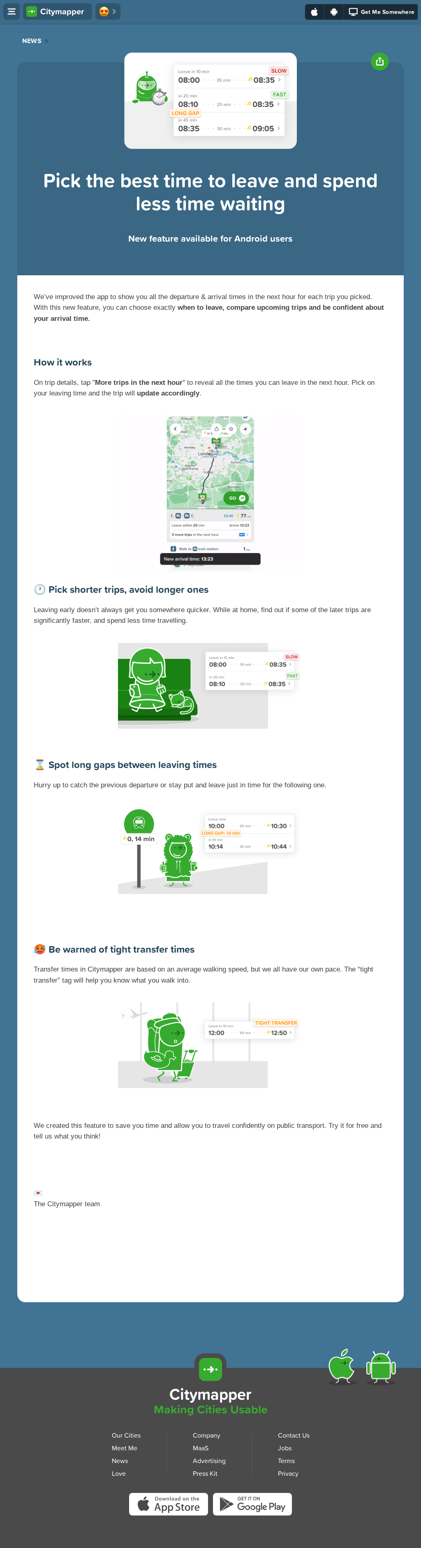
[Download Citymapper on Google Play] (252, 1505)
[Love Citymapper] (107, 11)
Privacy (288, 1472)
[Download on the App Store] (314, 12)
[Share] (380, 62)
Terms (286, 1460)
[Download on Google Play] (334, 12)
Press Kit (205, 1472)
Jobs (284, 1447)
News (32, 41)
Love (119, 1472)
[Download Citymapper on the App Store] (171, 1506)
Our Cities (126, 1435)
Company (206, 1435)
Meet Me (124, 1447)
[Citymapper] (210, 1370)
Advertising (209, 1460)
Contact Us (294, 1435)
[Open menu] (11, 11)
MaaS (200, 1447)
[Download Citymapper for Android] (382, 1368)
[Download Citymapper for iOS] (344, 1368)
